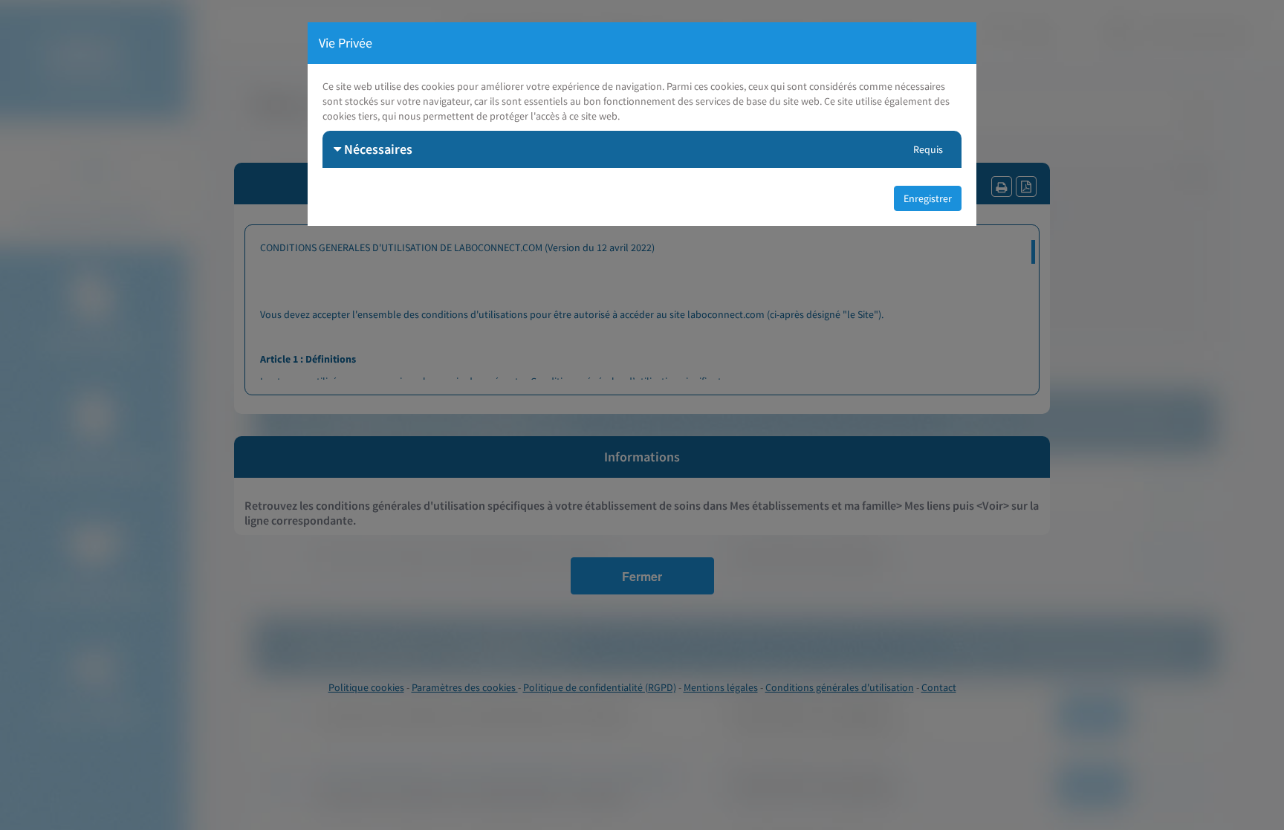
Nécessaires (376, 149)
